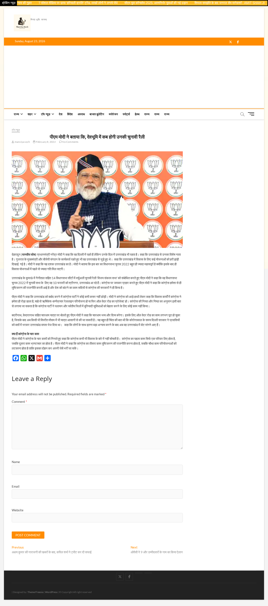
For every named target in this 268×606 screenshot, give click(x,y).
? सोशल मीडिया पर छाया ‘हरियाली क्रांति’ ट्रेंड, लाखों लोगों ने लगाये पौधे (68, 3)
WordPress (51, 592)
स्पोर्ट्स (126, 114)
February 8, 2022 (45, 141)
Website (17, 510)
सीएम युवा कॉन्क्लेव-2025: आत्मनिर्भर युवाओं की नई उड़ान (146, 3)
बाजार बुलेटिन (97, 114)
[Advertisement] (134, 77)
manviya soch (22, 141)
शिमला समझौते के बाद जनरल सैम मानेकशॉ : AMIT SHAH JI (220, 3)
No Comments (70, 141)
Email (15, 486)
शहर (30, 114)
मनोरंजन (113, 114)
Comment (19, 401)
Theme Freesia (35, 592)
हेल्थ (137, 114)
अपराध (81, 114)
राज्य (16, 114)
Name (16, 462)
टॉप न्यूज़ (45, 114)
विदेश (70, 114)
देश (60, 114)
